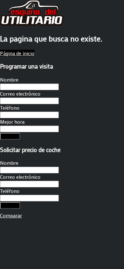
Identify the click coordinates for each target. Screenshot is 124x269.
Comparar (11, 215)
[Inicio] (32, 23)
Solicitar (10, 136)
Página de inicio (17, 53)
